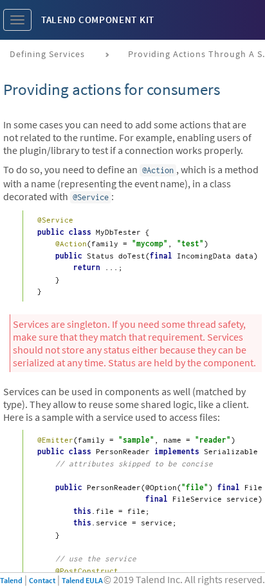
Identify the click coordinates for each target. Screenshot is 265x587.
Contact (42, 580)
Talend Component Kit (97, 19)
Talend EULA (82, 580)
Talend (11, 580)
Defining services (47, 54)
